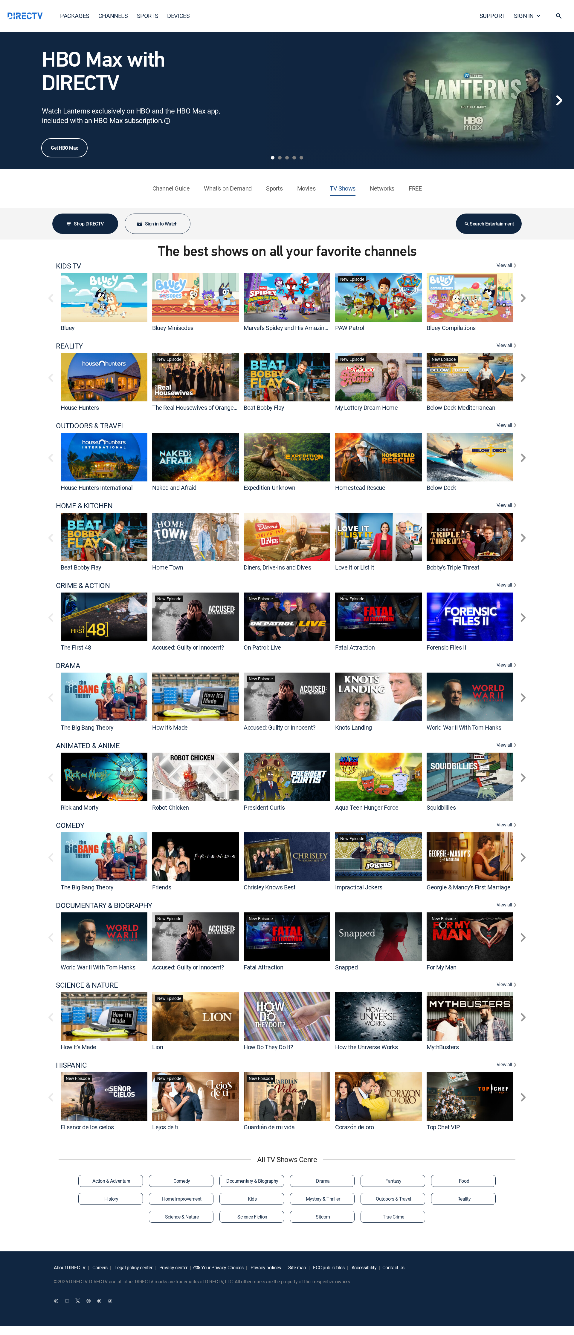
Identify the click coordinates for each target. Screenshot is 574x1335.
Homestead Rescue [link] (360, 488)
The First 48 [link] (76, 647)
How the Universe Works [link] (366, 1047)
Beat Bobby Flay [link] (264, 407)
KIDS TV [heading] (68, 266)
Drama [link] (323, 1181)
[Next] (559, 100)
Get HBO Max (64, 148)
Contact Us (393, 1267)
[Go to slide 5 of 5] (301, 157)
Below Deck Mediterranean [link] (461, 407)
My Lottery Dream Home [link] (366, 407)
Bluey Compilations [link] (451, 328)
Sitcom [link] (323, 1216)
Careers (99, 1267)
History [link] (111, 1199)
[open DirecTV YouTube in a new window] (99, 1300)
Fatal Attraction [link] (355, 647)
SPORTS (147, 16)
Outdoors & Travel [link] (393, 1199)
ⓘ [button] (167, 121)
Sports (274, 188)
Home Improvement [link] (181, 1199)
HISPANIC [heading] (71, 1065)
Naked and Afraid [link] (174, 488)
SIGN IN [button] (524, 16)
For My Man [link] (442, 967)
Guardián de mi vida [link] (269, 1127)
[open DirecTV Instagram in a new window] (88, 1300)
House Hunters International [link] (96, 488)
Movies (306, 188)
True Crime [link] (393, 1216)
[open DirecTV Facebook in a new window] (67, 1300)
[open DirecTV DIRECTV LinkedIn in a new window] (56, 1300)
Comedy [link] (181, 1181)
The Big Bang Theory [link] (87, 727)
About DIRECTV (70, 1267)
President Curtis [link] (264, 807)
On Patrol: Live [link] (262, 647)
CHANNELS (113, 16)
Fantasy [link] (393, 1181)
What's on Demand (228, 188)
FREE (415, 188)
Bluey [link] (67, 328)
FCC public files (328, 1267)
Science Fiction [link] (252, 1216)
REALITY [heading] (69, 346)
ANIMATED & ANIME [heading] (88, 745)
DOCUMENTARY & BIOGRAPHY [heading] (104, 905)
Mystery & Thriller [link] (323, 1199)
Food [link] (464, 1181)
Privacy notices (265, 1267)
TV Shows (342, 188)
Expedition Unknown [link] (269, 488)
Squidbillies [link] (441, 807)
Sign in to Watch (161, 223)
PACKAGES (74, 16)
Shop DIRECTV (88, 223)
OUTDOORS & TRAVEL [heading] (90, 425)
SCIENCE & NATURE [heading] (87, 985)
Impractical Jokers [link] (358, 887)
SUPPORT (492, 16)
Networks (382, 188)
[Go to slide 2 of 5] (280, 157)
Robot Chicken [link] (170, 807)
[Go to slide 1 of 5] (272, 157)
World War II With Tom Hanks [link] (464, 727)
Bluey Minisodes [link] (172, 328)
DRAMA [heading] (68, 665)
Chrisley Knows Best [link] (269, 887)
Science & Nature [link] (182, 1216)
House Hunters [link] (80, 407)
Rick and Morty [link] (79, 807)
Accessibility (363, 1267)
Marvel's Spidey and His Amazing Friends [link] (296, 328)
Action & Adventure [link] (111, 1181)
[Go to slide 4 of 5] (294, 157)
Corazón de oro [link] (354, 1127)
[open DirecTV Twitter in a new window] (77, 1300)
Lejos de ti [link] (165, 1127)
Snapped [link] (346, 967)
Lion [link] (157, 1047)
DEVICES (178, 16)
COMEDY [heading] (70, 825)
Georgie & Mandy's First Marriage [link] (468, 887)
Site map (296, 1267)
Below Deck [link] (441, 488)
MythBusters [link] (443, 1047)
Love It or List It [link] (354, 567)
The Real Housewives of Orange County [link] (202, 407)
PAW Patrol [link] (349, 328)
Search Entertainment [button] (492, 223)
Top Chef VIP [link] (443, 1127)
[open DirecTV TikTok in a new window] (110, 1300)
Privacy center (172, 1267)
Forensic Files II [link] (446, 647)
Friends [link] (161, 887)
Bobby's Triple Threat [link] (453, 567)
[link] (104, 297)
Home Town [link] (167, 567)
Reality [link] (464, 1199)
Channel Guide (171, 188)
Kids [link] (252, 1199)
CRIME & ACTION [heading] (83, 585)
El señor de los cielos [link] (87, 1127)
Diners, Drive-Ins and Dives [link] (277, 567)
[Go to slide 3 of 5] (287, 157)
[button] (559, 15)
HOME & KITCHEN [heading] (84, 505)
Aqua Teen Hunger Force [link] (366, 807)
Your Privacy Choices (222, 1267)
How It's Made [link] (170, 727)
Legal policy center (133, 1267)
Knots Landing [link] (353, 727)
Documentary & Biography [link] (252, 1181)
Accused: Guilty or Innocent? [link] (188, 647)
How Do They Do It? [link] (268, 1047)
